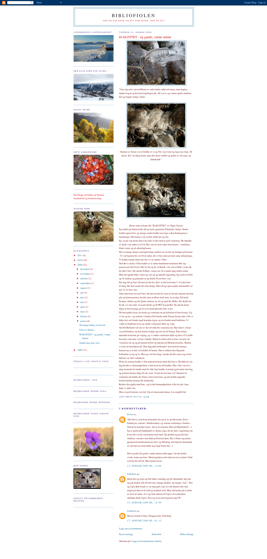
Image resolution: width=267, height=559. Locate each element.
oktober (84, 278)
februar (84, 316)
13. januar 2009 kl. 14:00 (144, 465)
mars (82, 311)
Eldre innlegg (186, 534)
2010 (80, 260)
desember (85, 269)
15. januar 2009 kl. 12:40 (144, 502)
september (85, 283)
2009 (80, 264)
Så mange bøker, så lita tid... (93, 325)
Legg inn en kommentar (130, 528)
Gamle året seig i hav (89, 342)
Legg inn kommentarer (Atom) (146, 541)
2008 (80, 350)
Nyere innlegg (126, 534)
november (85, 273)
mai (82, 302)
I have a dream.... (87, 329)
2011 (80, 255)
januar (83, 321)
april (82, 306)
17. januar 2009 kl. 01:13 (144, 520)
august (83, 288)
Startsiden (156, 534)
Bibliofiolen (134, 15)
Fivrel (130, 414)
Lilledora (131, 474)
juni (82, 297)
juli (82, 292)
